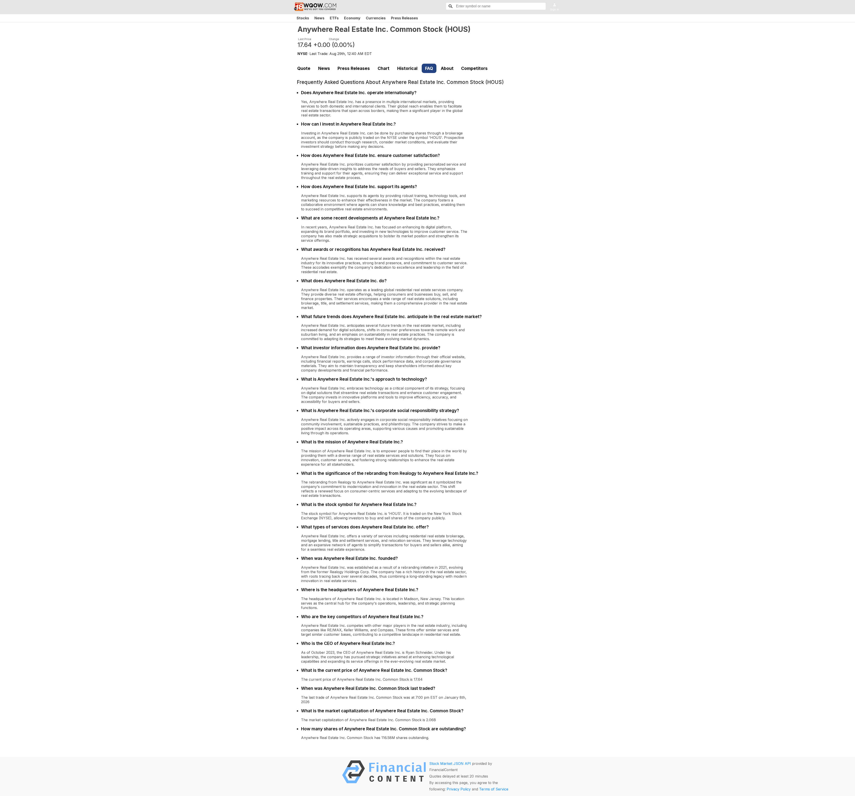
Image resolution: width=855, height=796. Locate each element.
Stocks (303, 18)
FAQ (429, 68)
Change (334, 39)
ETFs (334, 18)
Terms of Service (493, 789)
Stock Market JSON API (450, 763)
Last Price (304, 39)
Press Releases (404, 18)
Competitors (474, 68)
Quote (303, 68)
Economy (352, 18)
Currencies (376, 18)
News (319, 18)
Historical (407, 68)
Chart (383, 68)
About (447, 68)
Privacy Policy (459, 789)
